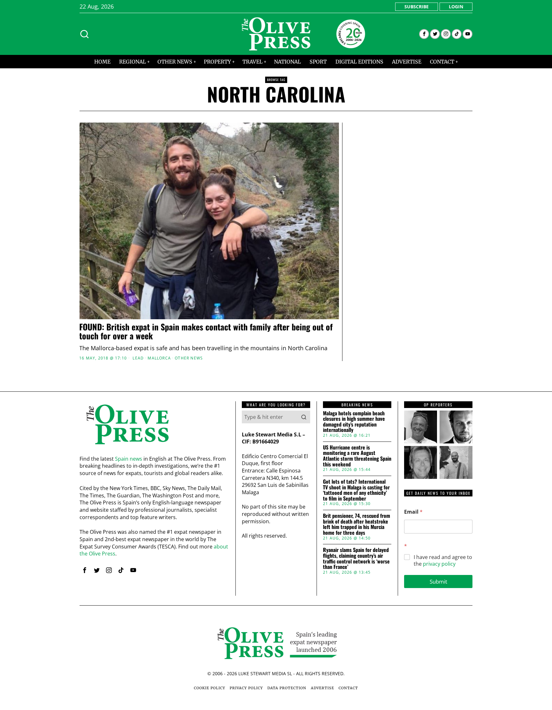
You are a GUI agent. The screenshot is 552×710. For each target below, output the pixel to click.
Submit (438, 581)
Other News (189, 358)
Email (413, 512)
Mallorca (159, 358)
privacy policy (439, 563)
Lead (138, 358)
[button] (303, 417)
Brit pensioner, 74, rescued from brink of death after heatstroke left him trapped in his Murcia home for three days (356, 524)
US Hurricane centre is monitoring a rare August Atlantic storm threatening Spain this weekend (357, 456)
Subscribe (416, 7)
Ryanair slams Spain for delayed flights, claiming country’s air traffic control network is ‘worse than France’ (356, 558)
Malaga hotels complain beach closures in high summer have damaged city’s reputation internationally (354, 422)
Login (456, 7)
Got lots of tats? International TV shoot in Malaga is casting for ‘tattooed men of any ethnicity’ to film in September (356, 490)
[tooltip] (424, 34)
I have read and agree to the (443, 560)
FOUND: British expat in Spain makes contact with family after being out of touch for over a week (206, 331)
